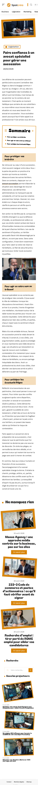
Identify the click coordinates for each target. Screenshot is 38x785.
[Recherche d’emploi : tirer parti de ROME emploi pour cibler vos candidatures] (18, 618)
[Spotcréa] (15, 4)
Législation (13, 47)
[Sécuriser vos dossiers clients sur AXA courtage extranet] (19, 747)
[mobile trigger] (4, 4)
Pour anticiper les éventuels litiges (18, 144)
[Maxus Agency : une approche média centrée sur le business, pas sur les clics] (18, 520)
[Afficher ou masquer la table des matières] (32, 131)
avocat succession (10, 183)
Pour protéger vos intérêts (16, 137)
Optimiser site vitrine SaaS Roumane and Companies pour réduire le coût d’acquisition (18, 707)
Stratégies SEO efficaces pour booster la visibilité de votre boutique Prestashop (17, 733)
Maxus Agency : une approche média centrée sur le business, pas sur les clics (19, 542)
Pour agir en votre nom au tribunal (18, 140)
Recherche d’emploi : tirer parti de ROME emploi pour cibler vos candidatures (19, 640)
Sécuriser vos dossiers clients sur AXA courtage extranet (16, 760)
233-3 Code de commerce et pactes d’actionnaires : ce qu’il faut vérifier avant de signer (19, 591)
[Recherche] (31, 4)
